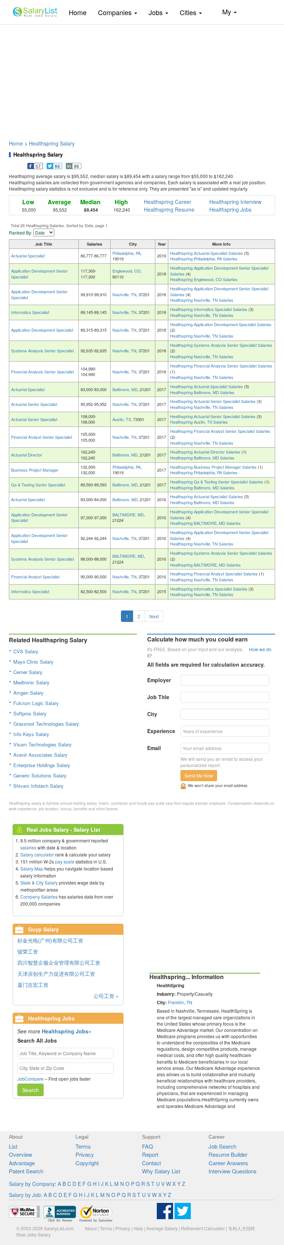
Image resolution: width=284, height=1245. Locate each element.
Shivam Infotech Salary (38, 785)
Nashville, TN (124, 294)
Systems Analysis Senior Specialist (42, 350)
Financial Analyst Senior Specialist (41, 437)
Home (80, 12)
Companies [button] (115, 12)
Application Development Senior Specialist (39, 274)
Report (150, 1154)
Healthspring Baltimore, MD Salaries (202, 392)
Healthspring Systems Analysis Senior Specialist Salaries (221, 345)
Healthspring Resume (169, 209)
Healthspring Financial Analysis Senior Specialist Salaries (221, 366)
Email (154, 748)
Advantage (22, 1163)
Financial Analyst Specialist (35, 576)
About (91, 1228)
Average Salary (162, 1228)
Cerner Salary (28, 671)
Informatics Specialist (30, 312)
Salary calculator (37, 854)
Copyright (87, 1163)
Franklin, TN (180, 1002)
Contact (151, 1163)
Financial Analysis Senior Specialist (42, 371)
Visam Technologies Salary (42, 744)
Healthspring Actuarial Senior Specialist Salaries (213, 401)
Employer (159, 680)
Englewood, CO (126, 271)
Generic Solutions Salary (40, 775)
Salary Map (31, 868)
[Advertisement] (142, 78)
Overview (20, 1154)
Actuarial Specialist (28, 256)
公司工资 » (106, 995)
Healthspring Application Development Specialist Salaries (220, 324)
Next (154, 616)
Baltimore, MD (125, 389)
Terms (83, 1146)
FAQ (147, 1146)
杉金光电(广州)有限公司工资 (50, 940)
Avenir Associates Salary (40, 754)
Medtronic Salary (31, 682)
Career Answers (228, 1163)
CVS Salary (25, 651)
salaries (28, 847)
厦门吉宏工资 (32, 984)
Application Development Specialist (42, 330)
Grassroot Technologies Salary (46, 723)
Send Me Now (199, 775)
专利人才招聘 (241, 1228)
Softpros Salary (30, 713)
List (13, 1146)
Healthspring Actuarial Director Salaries (205, 452)
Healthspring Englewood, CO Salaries (203, 279)
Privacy (84, 1154)
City (152, 714)
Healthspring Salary (52, 143)
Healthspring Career (167, 201)
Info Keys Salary (31, 734)
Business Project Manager (34, 470)
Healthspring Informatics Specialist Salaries (209, 309)
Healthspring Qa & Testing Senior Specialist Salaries (217, 482)
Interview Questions (233, 1171)
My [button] (227, 11)
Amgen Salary (28, 692)
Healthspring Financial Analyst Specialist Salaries (214, 574)
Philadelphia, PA (126, 253)
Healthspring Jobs (230, 209)
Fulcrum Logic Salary (36, 703)
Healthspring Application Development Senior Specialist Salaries (219, 271)
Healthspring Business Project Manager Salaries (214, 467)
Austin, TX (121, 419)
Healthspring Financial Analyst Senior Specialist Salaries (220, 431)
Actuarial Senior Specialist (34, 404)
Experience (161, 731)
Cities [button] (189, 12)
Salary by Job (25, 1194)
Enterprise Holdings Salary (41, 765)
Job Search (222, 1146)
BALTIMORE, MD (128, 514)
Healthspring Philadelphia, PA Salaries (203, 258)
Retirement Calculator (203, 1228)
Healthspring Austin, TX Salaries (199, 422)
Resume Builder (228, 1154)
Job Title (158, 697)
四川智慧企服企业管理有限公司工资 (58, 962)
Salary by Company (32, 1183)
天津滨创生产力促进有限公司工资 (56, 973)
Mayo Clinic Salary (33, 661)
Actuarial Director (26, 455)
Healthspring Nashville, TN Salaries (201, 300)
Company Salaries (39, 896)
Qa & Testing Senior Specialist (38, 485)
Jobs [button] (157, 12)
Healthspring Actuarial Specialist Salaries (207, 253)
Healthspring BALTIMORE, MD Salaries (205, 523)
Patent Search (26, 1171)
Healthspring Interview (235, 201)
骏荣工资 (27, 951)
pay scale (64, 861)
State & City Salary (39, 882)
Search (30, 1090)
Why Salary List (161, 1171)
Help (138, 1228)
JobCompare (30, 1078)
